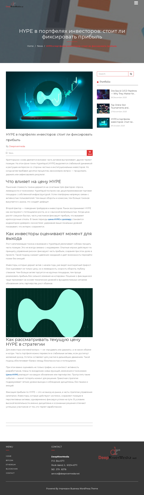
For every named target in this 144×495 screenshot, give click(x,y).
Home (30, 46)
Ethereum (11, 464)
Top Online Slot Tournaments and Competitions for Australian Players (124, 107)
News (40, 46)
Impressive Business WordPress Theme (78, 488)
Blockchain (12, 469)
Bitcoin (9, 460)
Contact (10, 473)
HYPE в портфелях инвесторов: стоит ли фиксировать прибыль (122, 121)
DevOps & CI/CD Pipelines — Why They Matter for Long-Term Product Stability (124, 92)
